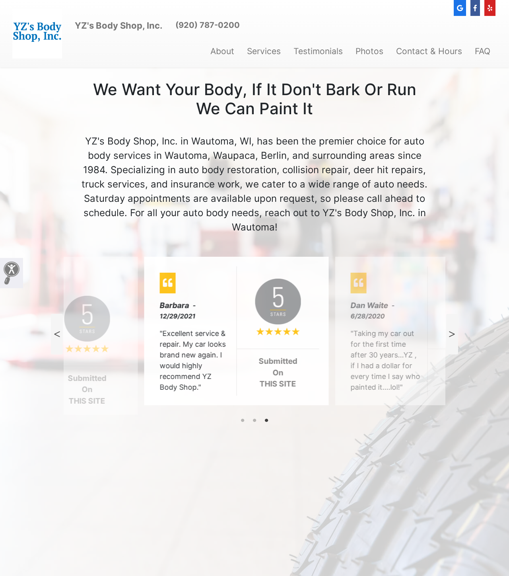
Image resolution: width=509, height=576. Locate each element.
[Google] (460, 8)
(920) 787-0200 (207, 25)
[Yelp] (489, 8)
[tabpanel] (254, 334)
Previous (57, 334)
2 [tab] (254, 421)
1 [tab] (243, 421)
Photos (369, 51)
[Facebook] (475, 8)
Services (264, 51)
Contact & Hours (429, 51)
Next (452, 334)
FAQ (482, 51)
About (222, 51)
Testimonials (318, 51)
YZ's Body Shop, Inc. (119, 25)
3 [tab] (266, 421)
